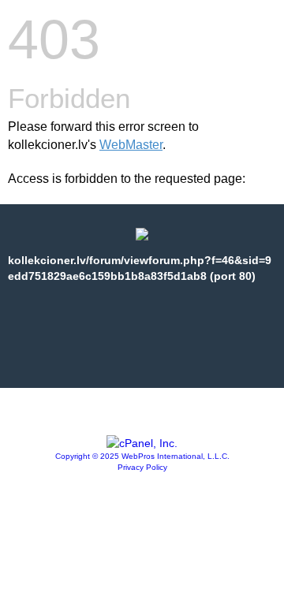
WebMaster (131, 144)
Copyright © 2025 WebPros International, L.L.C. (142, 456)
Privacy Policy (142, 467)
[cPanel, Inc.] (142, 443)
